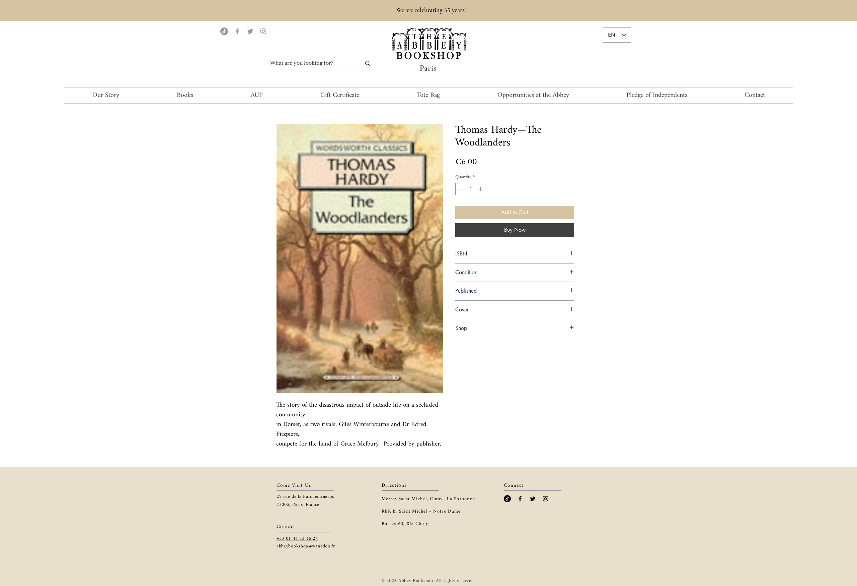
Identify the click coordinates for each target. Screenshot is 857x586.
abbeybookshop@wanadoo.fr (306, 546)
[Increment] (481, 189)
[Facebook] (237, 31)
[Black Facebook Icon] (520, 498)
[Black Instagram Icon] (545, 498)
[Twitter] (250, 31)
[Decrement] (460, 189)
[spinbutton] (471, 189)
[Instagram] (263, 31)
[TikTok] (224, 31)
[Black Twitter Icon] (532, 498)
